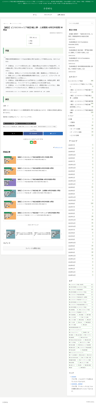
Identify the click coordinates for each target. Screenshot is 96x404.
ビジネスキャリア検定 (9, 123)
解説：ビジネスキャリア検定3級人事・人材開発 (26, 123)
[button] (92, 23)
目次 (31, 37)
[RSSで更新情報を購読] (34, 142)
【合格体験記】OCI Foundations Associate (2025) (78, 43)
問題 (31, 41)
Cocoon (73, 376)
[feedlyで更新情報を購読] (31, 142)
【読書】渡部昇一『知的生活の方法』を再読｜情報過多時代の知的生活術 (80, 35)
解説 (31, 43)
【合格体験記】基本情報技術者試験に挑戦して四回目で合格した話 (80, 67)
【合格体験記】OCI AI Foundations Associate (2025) (79, 59)
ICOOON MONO (76, 384)
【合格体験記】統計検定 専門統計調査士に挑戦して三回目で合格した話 (80, 51)
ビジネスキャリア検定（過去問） (30, 126)
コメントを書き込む (33, 248)
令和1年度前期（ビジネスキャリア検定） (48, 126)
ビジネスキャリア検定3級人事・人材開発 (13, 126)
